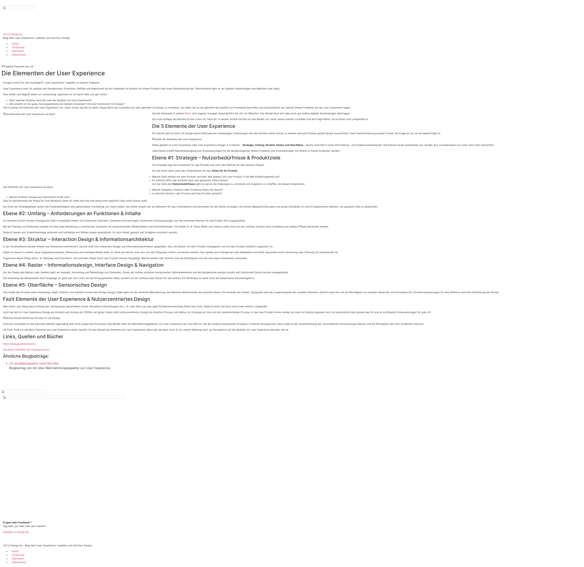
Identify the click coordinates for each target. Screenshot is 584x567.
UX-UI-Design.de (12, 34)
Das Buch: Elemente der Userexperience (26, 349)
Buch (187, 113)
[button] (2, 59)
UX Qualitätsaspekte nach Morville (34, 363)
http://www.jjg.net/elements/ (19, 343)
